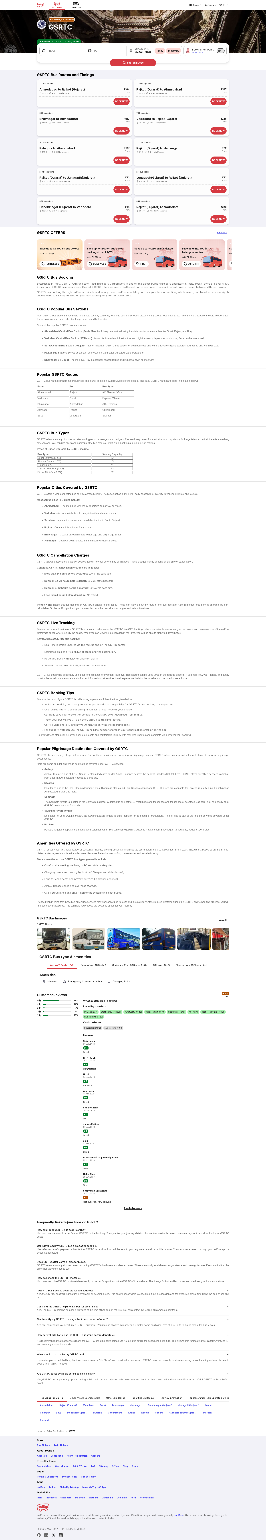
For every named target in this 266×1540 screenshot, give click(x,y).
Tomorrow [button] (173, 50)
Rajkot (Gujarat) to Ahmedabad (159, 89)
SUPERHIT (193, 264)
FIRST (143, 264)
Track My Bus (44, 1466)
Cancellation (62, 1466)
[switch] (221, 50)
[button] (61, 51)
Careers (95, 1455)
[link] (60, 254)
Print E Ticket (80, 1466)
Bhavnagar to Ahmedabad (58, 119)
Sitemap (103, 1466)
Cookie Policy (88, 1476)
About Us (42, 1455)
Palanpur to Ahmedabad (57, 148)
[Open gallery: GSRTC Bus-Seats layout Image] (194, 939)
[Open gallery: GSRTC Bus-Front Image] (53, 939)
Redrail (52, 1487)
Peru (133, 1497)
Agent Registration (77, 1455)
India (39, 1497)
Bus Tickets (43, 1445)
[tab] (62, 965)
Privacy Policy (69, 1476)
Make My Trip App (69, 1487)
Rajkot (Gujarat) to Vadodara (157, 207)
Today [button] (159, 50)
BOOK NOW (121, 101)
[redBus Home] (40, 4)
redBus (41, 1487)
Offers (115, 1466)
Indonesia (51, 1497)
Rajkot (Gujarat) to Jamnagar (157, 148)
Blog (125, 1466)
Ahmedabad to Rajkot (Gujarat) (62, 89)
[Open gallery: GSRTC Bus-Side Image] (123, 939)
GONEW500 (99, 264)
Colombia (122, 1497)
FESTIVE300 (52, 264)
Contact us (57, 1455)
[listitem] (42, 243)
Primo (134, 1466)
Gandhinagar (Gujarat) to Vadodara (65, 207)
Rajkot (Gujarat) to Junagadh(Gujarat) (67, 177)
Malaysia (80, 1497)
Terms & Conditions (47, 1476)
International (146, 1497)
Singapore (65, 1497)
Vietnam (93, 1497)
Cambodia (107, 1497)
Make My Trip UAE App (94, 1487)
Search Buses (135, 62)
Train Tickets (61, 1445)
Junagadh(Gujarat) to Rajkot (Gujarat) (164, 177)
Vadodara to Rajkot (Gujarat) (157, 119)
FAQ (93, 1466)
